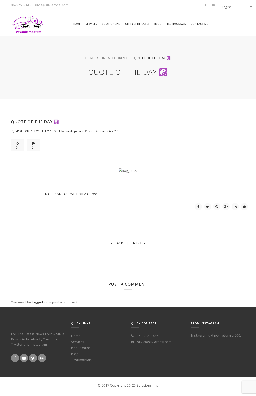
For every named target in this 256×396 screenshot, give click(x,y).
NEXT (137, 243)
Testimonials (81, 360)
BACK (118, 243)
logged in (39, 302)
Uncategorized (115, 58)
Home (90, 58)
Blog (74, 354)
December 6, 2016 (106, 131)
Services (77, 342)
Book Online (81, 348)
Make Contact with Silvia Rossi (38, 131)
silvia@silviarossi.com (51, 5)
